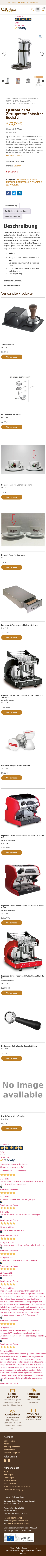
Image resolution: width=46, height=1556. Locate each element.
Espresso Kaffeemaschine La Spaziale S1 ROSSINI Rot (22, 836)
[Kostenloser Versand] (33, 1390)
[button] (8, 193)
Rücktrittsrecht (10, 1480)
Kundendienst (12, 1414)
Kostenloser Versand (33, 1395)
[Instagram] (9, 1460)
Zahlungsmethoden (12, 1446)
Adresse (7, 1443)
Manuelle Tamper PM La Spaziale (15, 765)
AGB (6, 1471)
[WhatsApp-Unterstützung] (33, 1410)
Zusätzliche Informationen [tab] (16, 211)
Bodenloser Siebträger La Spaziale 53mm (19, 1046)
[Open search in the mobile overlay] (32, 9)
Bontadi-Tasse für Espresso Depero (16, 485)
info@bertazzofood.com (18, 1520)
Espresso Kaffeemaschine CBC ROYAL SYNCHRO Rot (22, 977)
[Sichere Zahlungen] (12, 1390)
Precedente (7, 1170)
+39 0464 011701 (14, 1518)
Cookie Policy (27, 1548)
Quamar (17, 165)
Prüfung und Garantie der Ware (17, 1486)
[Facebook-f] (5, 1460)
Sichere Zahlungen (12, 1395)
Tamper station (7, 344)
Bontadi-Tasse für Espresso (13, 555)
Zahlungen (8, 1474)
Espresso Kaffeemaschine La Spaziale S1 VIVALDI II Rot (22, 906)
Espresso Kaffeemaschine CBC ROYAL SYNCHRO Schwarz (22, 696)
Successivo (21, 1170)
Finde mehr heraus (14, 155)
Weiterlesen (11, 357)
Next (43, 81)
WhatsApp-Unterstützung (33, 1415)
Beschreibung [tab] (11, 205)
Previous (3, 81)
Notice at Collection (33, 1551)
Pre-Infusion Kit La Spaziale (13, 1116)
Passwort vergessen (12, 1452)
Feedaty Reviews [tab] (12, 216)
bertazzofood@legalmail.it (19, 1523)
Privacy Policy (15, 1548)
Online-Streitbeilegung (13, 1489)
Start (9, 98)
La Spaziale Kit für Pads (11, 414)
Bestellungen (9, 1441)
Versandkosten (10, 1483)
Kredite (23, 1553)
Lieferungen (9, 1477)
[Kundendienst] (12, 1411)
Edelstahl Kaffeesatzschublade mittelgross (19, 625)
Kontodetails (9, 1449)
